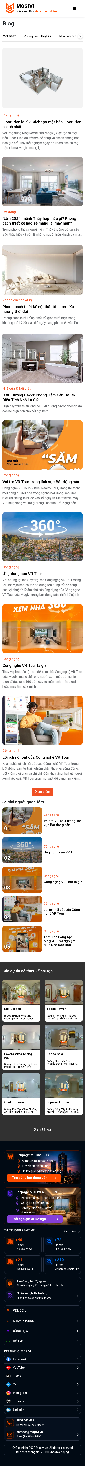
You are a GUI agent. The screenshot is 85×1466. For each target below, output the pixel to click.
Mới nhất (9, 36)
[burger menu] (74, 8)
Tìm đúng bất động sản (29, 1178)
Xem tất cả (42, 1129)
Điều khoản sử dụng (56, 1452)
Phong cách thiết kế (37, 36)
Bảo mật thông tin (27, 1452)
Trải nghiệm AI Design (29, 1219)
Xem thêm (42, 792)
